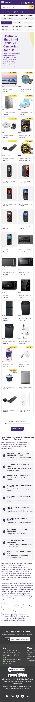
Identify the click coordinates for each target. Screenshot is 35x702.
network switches (9, 575)
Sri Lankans (28, 686)
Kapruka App (20, 673)
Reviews (16, 681)
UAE (25, 689)
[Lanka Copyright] (3, 686)
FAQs (20, 683)
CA (28, 689)
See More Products (17, 428)
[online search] (31, 7)
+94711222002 (7, 663)
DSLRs (21, 587)
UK (23, 689)
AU (20, 689)
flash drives (24, 571)
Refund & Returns (25, 681)
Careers (15, 683)
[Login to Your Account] (32, 3)
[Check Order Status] (29, 3)
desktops (9, 571)
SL (18, 689)
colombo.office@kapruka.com (12, 659)
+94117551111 (15, 655)
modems (28, 573)
